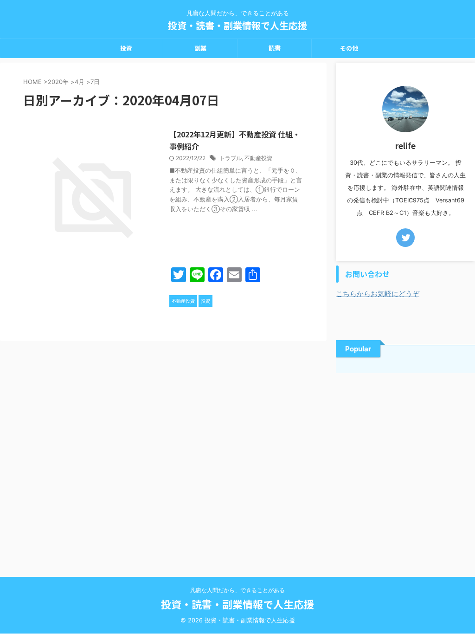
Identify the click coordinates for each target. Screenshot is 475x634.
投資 (126, 48)
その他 (349, 48)
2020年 (58, 81)
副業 (200, 48)
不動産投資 (258, 158)
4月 (79, 81)
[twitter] (405, 237)
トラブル (230, 158)
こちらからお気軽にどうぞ (377, 293)
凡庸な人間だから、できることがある (237, 590)
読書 (275, 48)
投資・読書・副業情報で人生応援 (237, 25)
